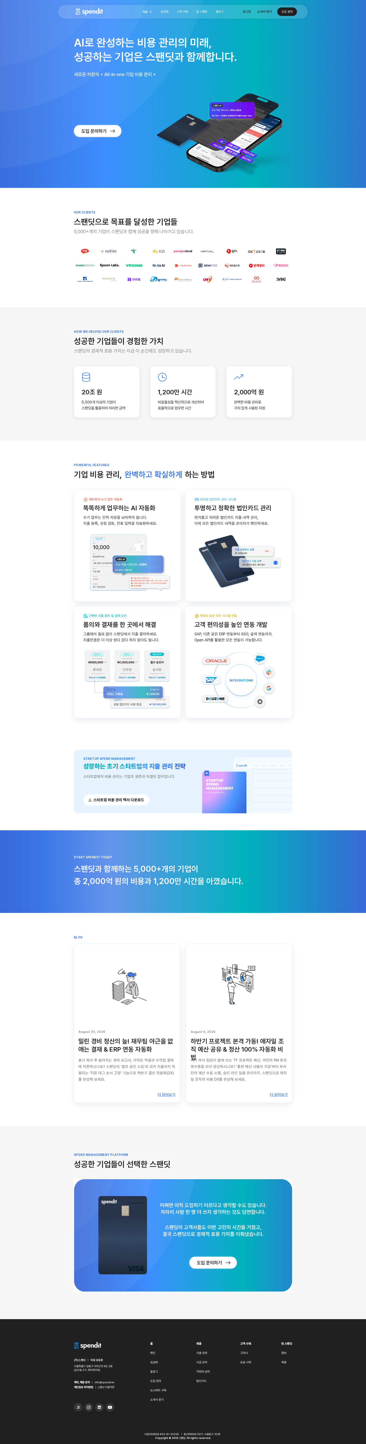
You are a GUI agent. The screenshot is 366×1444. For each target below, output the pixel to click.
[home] (89, 11)
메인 (152, 1352)
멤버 (283, 1352)
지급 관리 (201, 1362)
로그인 (247, 12)
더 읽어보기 (166, 1095)
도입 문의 (287, 11)
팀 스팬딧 (201, 11)
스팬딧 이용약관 (105, 1387)
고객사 (244, 1352)
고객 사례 (182, 11)
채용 (283, 1362)
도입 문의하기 (94, 131)
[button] (147, 12)
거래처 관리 (203, 1371)
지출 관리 (201, 1352)
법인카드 (201, 1380)
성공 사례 (245, 1362)
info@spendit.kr (105, 1382)
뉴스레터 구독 (158, 1390)
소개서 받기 (264, 12)
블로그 (219, 11)
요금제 (164, 11)
